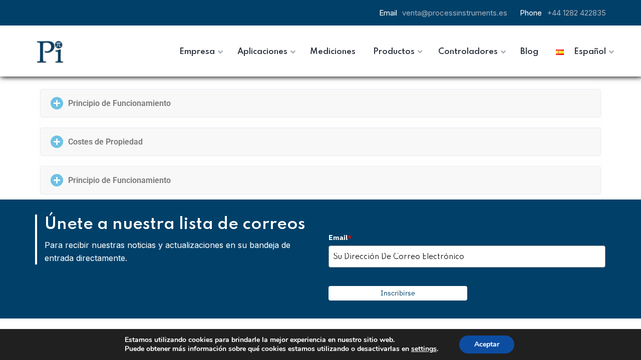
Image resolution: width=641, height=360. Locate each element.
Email (340, 237)
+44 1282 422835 (576, 13)
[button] (320, 103)
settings (424, 349)
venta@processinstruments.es (454, 13)
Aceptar (486, 344)
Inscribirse (398, 293)
